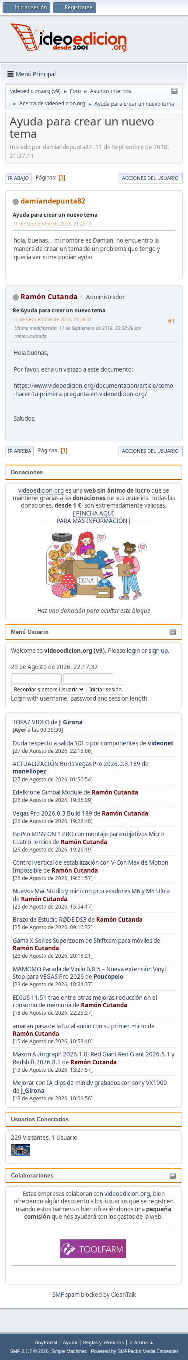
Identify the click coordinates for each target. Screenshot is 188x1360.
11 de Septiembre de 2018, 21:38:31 (52, 319)
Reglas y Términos (103, 1342)
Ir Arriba (19, 450)
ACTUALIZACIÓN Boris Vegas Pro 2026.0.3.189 (76, 764)
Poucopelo (108, 977)
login (133, 651)
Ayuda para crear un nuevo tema (55, 214)
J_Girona (71, 722)
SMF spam (66, 1295)
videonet (161, 743)
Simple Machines (69, 1351)
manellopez (29, 771)
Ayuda (70, 1342)
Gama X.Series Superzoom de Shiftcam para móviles (82, 941)
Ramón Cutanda (115, 792)
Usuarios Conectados (40, 1119)
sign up (158, 651)
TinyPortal (45, 1342)
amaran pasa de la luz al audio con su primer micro (79, 1026)
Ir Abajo (18, 178)
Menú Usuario (30, 632)
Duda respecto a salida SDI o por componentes (75, 743)
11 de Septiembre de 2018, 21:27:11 (52, 223)
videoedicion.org (41, 490)
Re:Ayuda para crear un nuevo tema (59, 310)
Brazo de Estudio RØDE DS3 (50, 919)
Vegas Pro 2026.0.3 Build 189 (52, 813)
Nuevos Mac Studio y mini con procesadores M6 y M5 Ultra (91, 891)
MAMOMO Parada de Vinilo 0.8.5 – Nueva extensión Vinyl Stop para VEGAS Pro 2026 (89, 973)
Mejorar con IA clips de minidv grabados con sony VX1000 (90, 1083)
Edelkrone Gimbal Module (47, 792)
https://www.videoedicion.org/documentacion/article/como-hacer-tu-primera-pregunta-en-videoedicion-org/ (93, 390)
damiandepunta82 (53, 201)
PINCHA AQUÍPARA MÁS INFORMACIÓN (92, 517)
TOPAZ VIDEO (31, 722)
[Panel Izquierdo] (174, 91)
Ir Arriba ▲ (141, 1342)
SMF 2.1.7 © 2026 (29, 1351)
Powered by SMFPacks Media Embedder (134, 1351)
